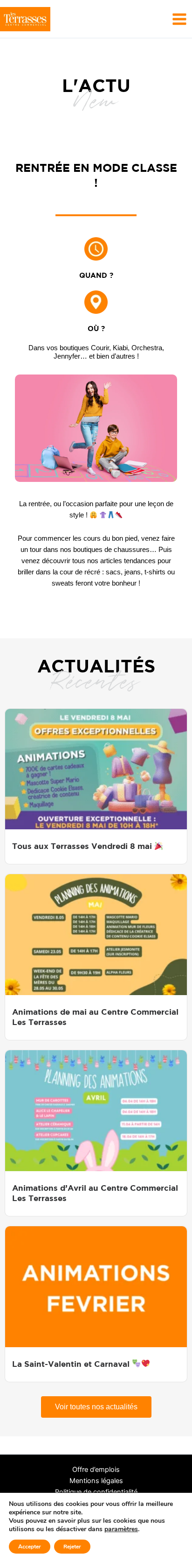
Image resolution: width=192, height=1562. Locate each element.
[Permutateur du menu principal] (179, 18)
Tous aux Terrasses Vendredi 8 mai (83, 845)
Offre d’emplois (96, 1469)
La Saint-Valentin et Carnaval (72, 1363)
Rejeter (72, 1546)
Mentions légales (96, 1481)
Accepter (29, 1546)
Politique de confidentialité (96, 1492)
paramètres (121, 1529)
